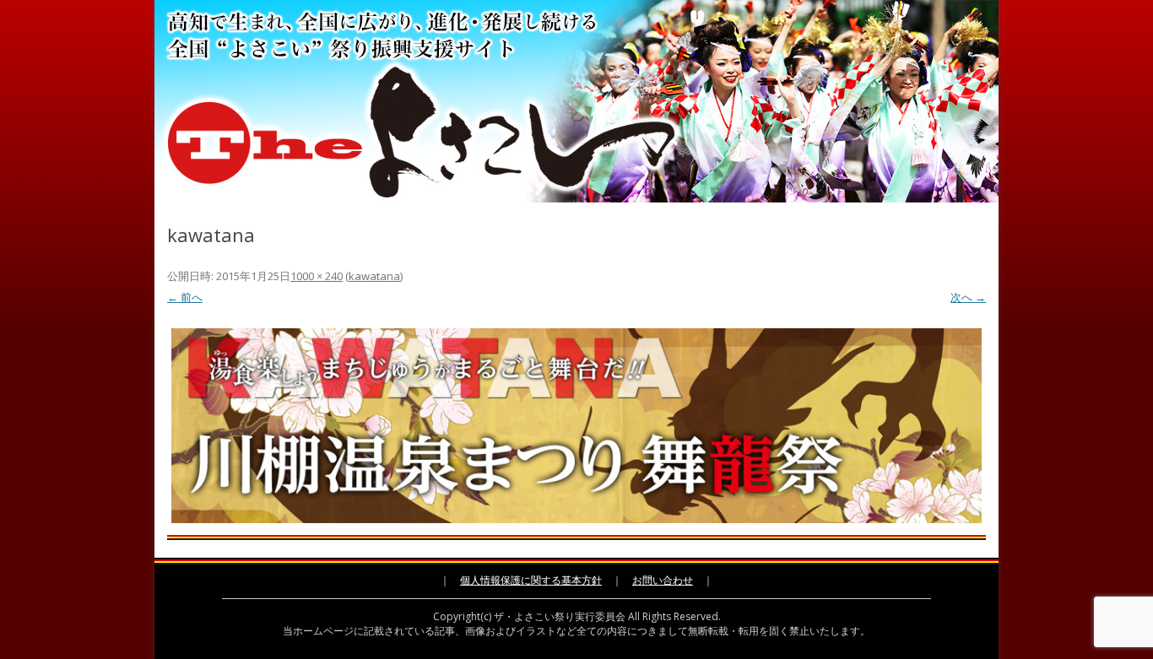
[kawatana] (576, 425)
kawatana (374, 276)
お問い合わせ (662, 580)
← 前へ (185, 297)
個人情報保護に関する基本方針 (531, 580)
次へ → (968, 297)
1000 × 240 (316, 276)
